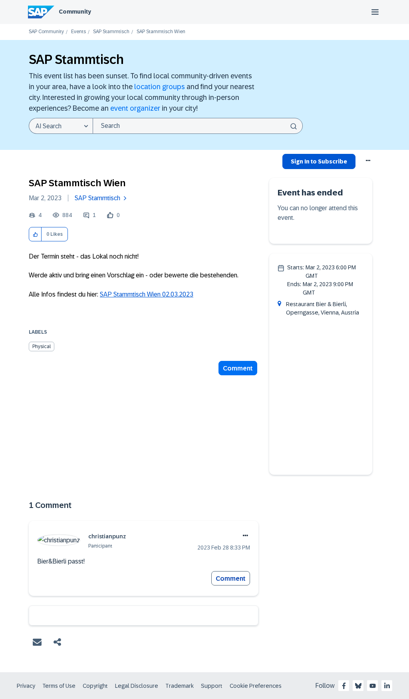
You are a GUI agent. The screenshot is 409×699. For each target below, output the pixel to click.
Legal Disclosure (136, 686)
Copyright (95, 686)
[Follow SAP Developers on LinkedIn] (387, 686)
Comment (238, 368)
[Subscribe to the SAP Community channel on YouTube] (372, 686)
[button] (35, 234)
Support (211, 686)
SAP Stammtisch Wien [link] (161, 31)
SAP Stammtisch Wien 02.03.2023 (146, 294)
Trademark (179, 686)
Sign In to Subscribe (319, 161)
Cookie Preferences (256, 686)
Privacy (26, 686)
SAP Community (46, 31)
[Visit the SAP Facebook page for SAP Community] (344, 686)
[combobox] (198, 126)
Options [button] (368, 162)
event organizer (135, 108)
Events (78, 31)
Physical (41, 346)
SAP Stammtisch (111, 31)
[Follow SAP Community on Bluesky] (358, 686)
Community (75, 11)
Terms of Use (58, 686)
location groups (159, 87)
